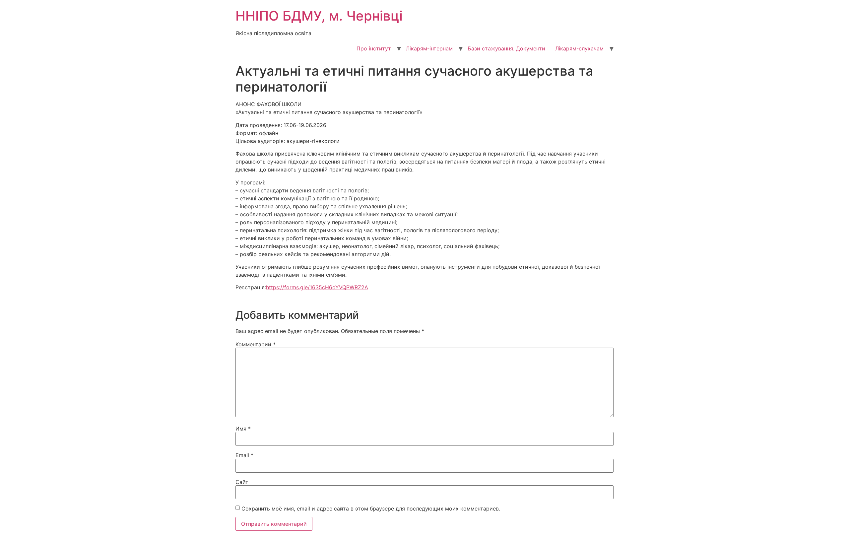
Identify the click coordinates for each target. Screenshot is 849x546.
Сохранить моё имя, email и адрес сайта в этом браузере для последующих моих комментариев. (370, 508)
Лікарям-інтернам (429, 48)
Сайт (241, 482)
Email (244, 455)
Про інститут (374, 48)
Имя (243, 428)
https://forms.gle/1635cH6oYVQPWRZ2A (317, 287)
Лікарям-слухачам (579, 48)
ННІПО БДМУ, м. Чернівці (319, 16)
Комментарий (255, 344)
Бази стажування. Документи (506, 48)
